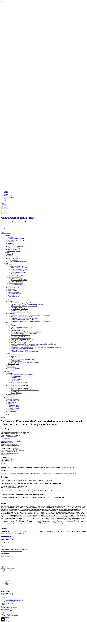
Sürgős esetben (15, 380)
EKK (8, 286)
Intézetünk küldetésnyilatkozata (15, 238)
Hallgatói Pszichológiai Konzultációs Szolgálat (20, 374)
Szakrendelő (10, 387)
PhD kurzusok (11, 313)
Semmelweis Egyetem (7, 603)
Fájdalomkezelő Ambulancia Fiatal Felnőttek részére (25, 390)
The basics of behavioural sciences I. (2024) (22, 319)
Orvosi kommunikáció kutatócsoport (20, 335)
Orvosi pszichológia (12, 258)
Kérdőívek (10, 365)
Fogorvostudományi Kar (14, 277)
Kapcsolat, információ (13, 406)
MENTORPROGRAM (13, 295)
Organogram (10, 241)
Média (5, 413)
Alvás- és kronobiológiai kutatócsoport (17, 261)
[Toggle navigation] (1, 225)
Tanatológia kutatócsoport (18, 336)
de (4, 229)
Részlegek (7, 252)
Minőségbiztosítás (12, 249)
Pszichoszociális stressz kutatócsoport (21, 338)
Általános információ (13, 400)
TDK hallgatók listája (16, 361)
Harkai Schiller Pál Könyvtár (15, 246)
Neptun (6, 192)
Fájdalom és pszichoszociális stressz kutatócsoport (24, 351)
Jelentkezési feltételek (16, 356)
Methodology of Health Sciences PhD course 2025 (24, 318)
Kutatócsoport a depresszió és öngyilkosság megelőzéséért (26, 332)
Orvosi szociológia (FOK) (18, 281)
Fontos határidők (11, 402)
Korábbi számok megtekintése (12, 601)
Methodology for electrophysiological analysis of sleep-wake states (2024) (31, 321)
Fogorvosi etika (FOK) (17, 278)
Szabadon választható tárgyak (19, 382)
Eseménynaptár (5, 617)
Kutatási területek (12, 325)
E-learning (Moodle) (6, 610)
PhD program (11, 301)
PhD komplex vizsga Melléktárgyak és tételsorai (24, 306)
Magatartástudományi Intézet (18, 217)
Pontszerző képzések (13, 292)
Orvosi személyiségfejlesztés (18, 275)
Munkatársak (10, 243)
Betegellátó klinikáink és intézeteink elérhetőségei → (11, 551)
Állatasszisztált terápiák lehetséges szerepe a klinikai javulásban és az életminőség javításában (36, 347)
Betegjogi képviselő (16, 393)
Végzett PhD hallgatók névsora (19, 309)
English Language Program (8, 614)
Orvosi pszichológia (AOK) (18, 270)
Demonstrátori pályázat (13, 296)
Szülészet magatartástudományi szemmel (22, 348)
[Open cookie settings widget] (3, 619)
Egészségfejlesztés (12, 394)
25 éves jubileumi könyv (14, 248)
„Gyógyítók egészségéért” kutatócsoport (21, 341)
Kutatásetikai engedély (13, 368)
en (4, 228)
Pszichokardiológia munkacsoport (20, 328)
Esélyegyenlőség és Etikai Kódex (10, 615)
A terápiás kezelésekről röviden (19, 388)
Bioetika (9, 255)
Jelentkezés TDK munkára (18, 354)
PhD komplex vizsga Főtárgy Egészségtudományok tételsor (27, 304)
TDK (8, 353)
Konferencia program (13, 408)
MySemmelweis (8, 198)
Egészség (6, 371)
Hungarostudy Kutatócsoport (18, 342)
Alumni (3, 604)
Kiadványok (10, 396)
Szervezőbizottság (12, 409)
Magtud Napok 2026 (9, 397)
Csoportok (13, 377)
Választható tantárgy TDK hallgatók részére (22, 359)
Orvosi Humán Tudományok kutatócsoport (22, 339)
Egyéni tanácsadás (16, 376)
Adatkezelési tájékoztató (13, 251)
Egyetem (6, 191)
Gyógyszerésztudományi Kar (15, 283)
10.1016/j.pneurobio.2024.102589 (13, 487)
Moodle (6, 194)
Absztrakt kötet (11, 411)
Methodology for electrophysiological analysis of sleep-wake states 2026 (30, 315)
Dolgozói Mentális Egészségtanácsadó (17, 385)
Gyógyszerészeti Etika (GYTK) (19, 284)
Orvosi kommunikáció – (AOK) (19, 269)
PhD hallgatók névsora (17, 307)
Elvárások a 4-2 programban (18, 310)
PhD (5, 298)
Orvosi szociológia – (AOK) (18, 272)
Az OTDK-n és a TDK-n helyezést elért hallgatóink (25, 362)
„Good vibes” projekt (13, 364)
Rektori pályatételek (12, 290)
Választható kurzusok (13, 287)
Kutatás (6, 322)
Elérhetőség (7, 414)
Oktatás (6, 263)
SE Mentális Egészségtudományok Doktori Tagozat (25, 303)
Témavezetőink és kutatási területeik (20, 312)
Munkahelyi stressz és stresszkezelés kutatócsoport (24, 345)
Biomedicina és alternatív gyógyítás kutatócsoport (24, 333)
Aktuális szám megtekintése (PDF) (13, 600)
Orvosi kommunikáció (13, 257)
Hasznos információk (16, 379)
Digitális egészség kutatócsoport (19, 350)
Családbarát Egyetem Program (9, 607)
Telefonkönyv (8, 195)
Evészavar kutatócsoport (17, 330)
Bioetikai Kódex (11, 367)
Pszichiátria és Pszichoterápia (19, 274)
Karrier (6, 200)
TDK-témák (14, 358)
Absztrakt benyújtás (12, 405)
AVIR (2, 606)
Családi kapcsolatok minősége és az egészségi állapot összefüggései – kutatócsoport (33, 344)
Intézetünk (7, 235)
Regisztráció (10, 403)
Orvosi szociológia (12, 260)
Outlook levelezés (9, 197)
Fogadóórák (10, 244)
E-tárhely (3, 612)
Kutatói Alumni (11, 370)
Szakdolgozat (11, 289)
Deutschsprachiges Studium (8, 609)
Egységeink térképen (5, 553)
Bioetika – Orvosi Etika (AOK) (19, 267)
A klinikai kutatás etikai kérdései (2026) (21, 316)
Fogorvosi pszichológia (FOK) (19, 280)
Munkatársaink (15, 383)
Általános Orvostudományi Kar (15, 266)
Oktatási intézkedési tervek (14, 293)
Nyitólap (3, 417)
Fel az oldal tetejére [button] (6, 536)
